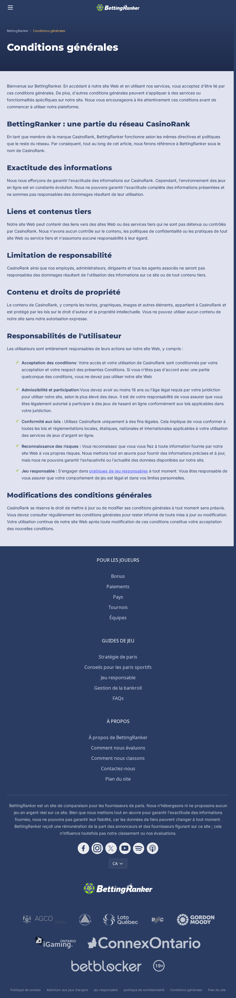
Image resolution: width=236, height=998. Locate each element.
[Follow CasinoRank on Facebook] (83, 848)
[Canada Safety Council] (85, 919)
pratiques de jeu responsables (118, 470)
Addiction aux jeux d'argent (67, 990)
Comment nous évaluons (118, 748)
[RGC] (157, 919)
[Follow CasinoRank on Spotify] (138, 848)
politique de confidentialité (144, 990)
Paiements (118, 586)
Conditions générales (186, 990)
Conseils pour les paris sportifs (118, 667)
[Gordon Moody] (195, 919)
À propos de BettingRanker (118, 737)
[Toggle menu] (10, 7)
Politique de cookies (25, 990)
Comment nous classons (118, 758)
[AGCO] (45, 919)
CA (115, 863)
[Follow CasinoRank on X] (111, 848)
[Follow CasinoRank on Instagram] (97, 848)
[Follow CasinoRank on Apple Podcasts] (152, 848)
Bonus (118, 576)
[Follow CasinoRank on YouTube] (125, 848)
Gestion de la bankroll (118, 688)
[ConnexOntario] (143, 942)
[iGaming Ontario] (55, 942)
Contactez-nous (118, 768)
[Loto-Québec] (120, 919)
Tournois (118, 607)
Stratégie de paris (118, 657)
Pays (118, 597)
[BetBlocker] (106, 966)
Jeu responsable (118, 677)
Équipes (118, 617)
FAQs (118, 698)
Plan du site (118, 779)
